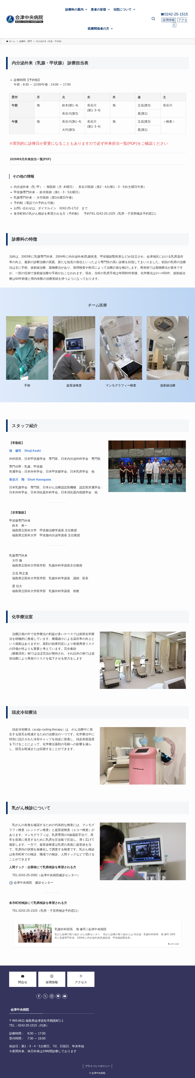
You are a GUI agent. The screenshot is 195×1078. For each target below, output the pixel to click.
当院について (122, 9)
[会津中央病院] (25, 19)
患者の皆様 (98, 9)
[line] (58, 996)
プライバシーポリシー (97, 1066)
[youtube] (64, 996)
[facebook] (38, 996)
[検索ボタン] (153, 19)
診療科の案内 (74, 9)
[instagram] (51, 996)
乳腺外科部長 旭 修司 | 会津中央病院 (80, 929)
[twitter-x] (45, 996)
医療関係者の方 (98, 28)
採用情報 (169, 20)
